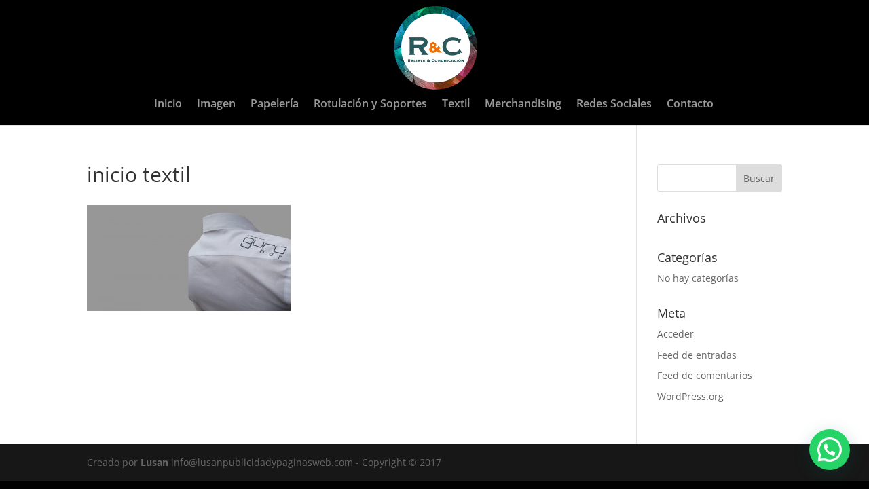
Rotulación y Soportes (370, 104)
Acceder (675, 333)
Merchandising (523, 104)
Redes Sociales (614, 104)
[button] (829, 449)
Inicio (168, 104)
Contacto (690, 104)
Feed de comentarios (704, 375)
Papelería (275, 104)
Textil (456, 104)
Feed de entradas (697, 354)
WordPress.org (690, 396)
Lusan (154, 462)
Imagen (216, 104)
